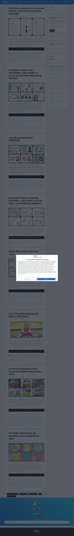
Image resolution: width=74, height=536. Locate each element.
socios (28, 261)
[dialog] (37, 268)
